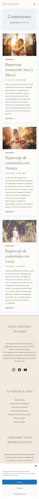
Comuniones (9, 59)
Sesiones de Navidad (19, 411)
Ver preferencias (19, 494)
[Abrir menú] (34, 4)
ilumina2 (11, 80)
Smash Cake (19, 400)
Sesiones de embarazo (19, 403)
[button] (36, 466)
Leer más (10, 118)
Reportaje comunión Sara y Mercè (19, 69)
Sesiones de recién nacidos (19, 414)
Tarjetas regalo (20, 422)
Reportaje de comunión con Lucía (17, 256)
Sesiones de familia (19, 407)
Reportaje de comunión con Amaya (17, 162)
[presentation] (19, 45)
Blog (17, 22)
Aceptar (19, 482)
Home (12, 22)
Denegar (19, 488)
